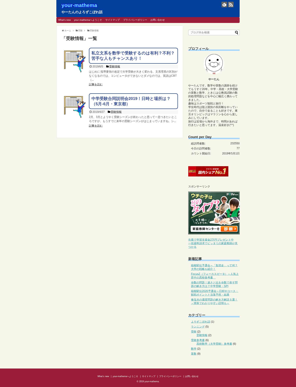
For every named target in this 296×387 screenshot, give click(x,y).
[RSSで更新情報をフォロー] (231, 4)
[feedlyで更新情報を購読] (224, 4)
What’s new (64, 19)
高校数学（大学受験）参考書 (214, 343)
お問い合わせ (157, 19)
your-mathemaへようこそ (88, 19)
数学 (193, 348)
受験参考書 (198, 340)
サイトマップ (112, 19)
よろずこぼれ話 (200, 321)
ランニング (198, 326)
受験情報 (201, 335)
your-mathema (79, 5)
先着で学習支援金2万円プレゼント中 (211, 239)
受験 (193, 331)
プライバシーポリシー (135, 19)
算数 (193, 353)
